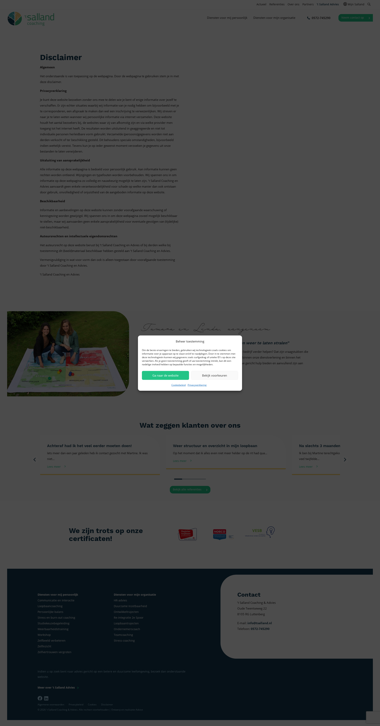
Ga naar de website (165, 375)
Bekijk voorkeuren (214, 375)
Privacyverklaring (197, 384)
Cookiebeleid (178, 384)
